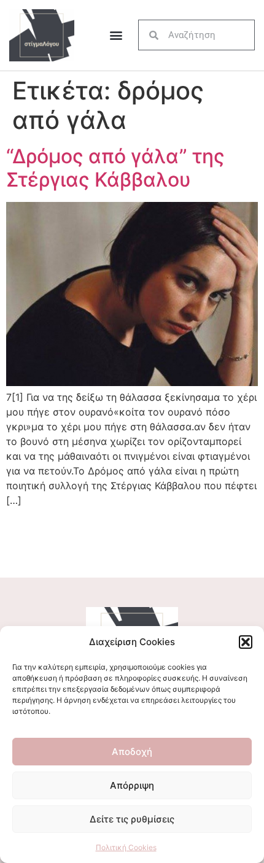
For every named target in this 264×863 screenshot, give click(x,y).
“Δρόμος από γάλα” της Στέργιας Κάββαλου (115, 168)
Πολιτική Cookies (126, 847)
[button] (245, 642)
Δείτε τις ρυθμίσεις (132, 819)
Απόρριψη (132, 785)
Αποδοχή (132, 751)
